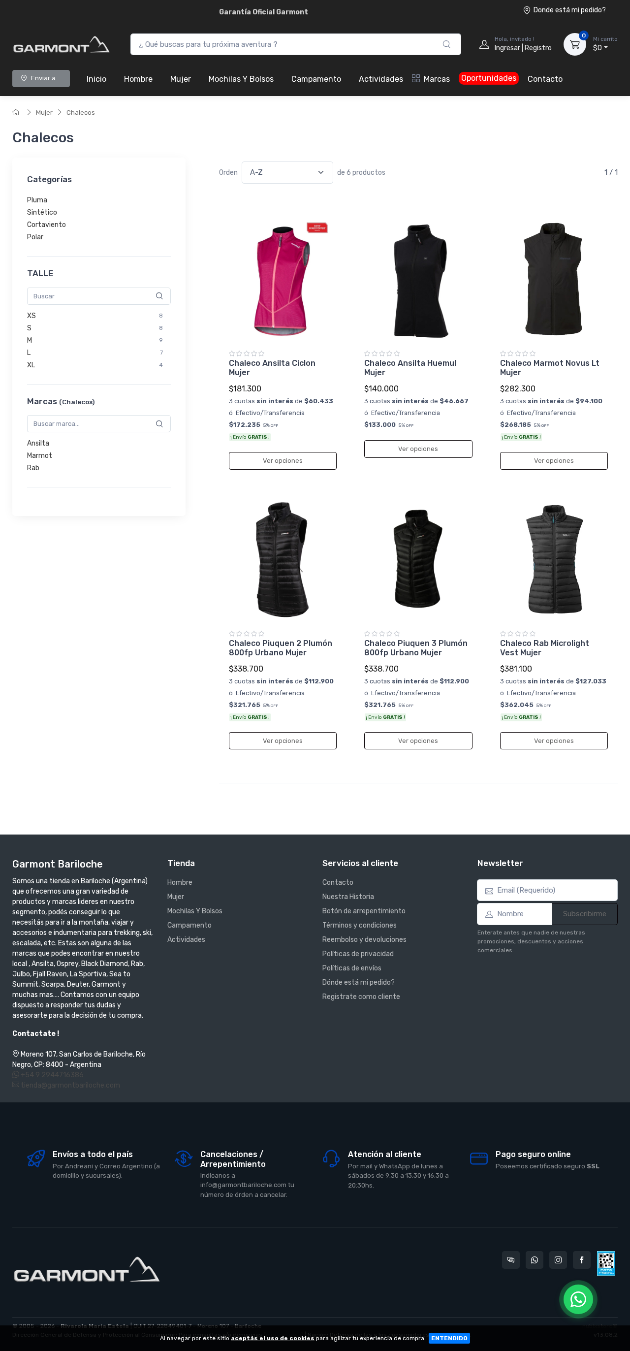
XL (31, 365)
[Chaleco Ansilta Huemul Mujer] (418, 279)
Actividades (381, 79)
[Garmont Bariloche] (61, 44)
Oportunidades (488, 78)
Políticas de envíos (351, 968)
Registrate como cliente (361, 997)
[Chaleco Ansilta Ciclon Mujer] (282, 279)
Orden (228, 172)
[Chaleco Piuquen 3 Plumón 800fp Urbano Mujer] (418, 559)
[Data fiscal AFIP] (606, 1263)
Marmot (39, 456)
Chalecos (80, 112)
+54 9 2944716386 (51, 1075)
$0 (605, 44)
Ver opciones (283, 460)
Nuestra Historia (348, 897)
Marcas (437, 79)
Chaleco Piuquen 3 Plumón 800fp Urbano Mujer (416, 648)
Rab (33, 468)
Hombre (138, 79)
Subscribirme (584, 913)
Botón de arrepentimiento (364, 911)
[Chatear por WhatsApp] (578, 1299)
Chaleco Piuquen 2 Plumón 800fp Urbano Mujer (280, 648)
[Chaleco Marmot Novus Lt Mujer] (554, 279)
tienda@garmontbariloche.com (69, 1085)
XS (31, 316)
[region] (99, 219)
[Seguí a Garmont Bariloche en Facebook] (582, 1260)
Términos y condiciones (359, 925)
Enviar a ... (46, 78)
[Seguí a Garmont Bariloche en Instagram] (558, 1260)
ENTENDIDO (449, 1338)
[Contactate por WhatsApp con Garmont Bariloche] (534, 1260)
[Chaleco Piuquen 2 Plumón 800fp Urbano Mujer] (282, 559)
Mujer (180, 79)
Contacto (545, 79)
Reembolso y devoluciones (364, 939)
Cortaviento (46, 225)
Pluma (37, 200)
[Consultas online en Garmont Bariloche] (511, 1260)
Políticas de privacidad (358, 954)
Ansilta (38, 444)
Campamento (316, 79)
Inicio (96, 79)
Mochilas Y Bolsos (241, 79)
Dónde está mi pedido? (358, 982)
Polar (35, 237)
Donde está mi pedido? (570, 10)
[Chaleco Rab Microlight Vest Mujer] (554, 559)
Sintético (42, 213)
